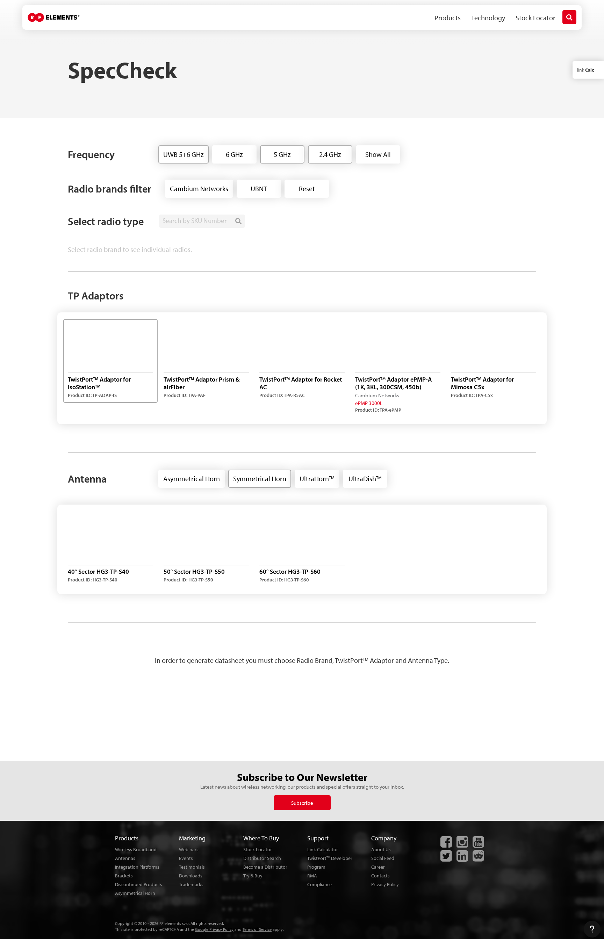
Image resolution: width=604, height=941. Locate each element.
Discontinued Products (138, 884)
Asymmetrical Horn (135, 893)
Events (186, 858)
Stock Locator (535, 17)
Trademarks (191, 884)
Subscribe (302, 802)
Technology (488, 17)
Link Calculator (322, 849)
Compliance (319, 884)
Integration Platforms (137, 867)
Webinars (189, 849)
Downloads (190, 876)
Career (378, 867)
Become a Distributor (265, 867)
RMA (312, 876)
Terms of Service (257, 929)
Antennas (125, 858)
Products (447, 17)
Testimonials (192, 867)
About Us (381, 849)
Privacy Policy (385, 884)
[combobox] (202, 221)
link (585, 70)
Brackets (124, 876)
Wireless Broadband (136, 849)
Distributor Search (262, 858)
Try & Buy (253, 876)
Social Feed (382, 858)
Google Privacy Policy (214, 929)
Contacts (380, 876)
